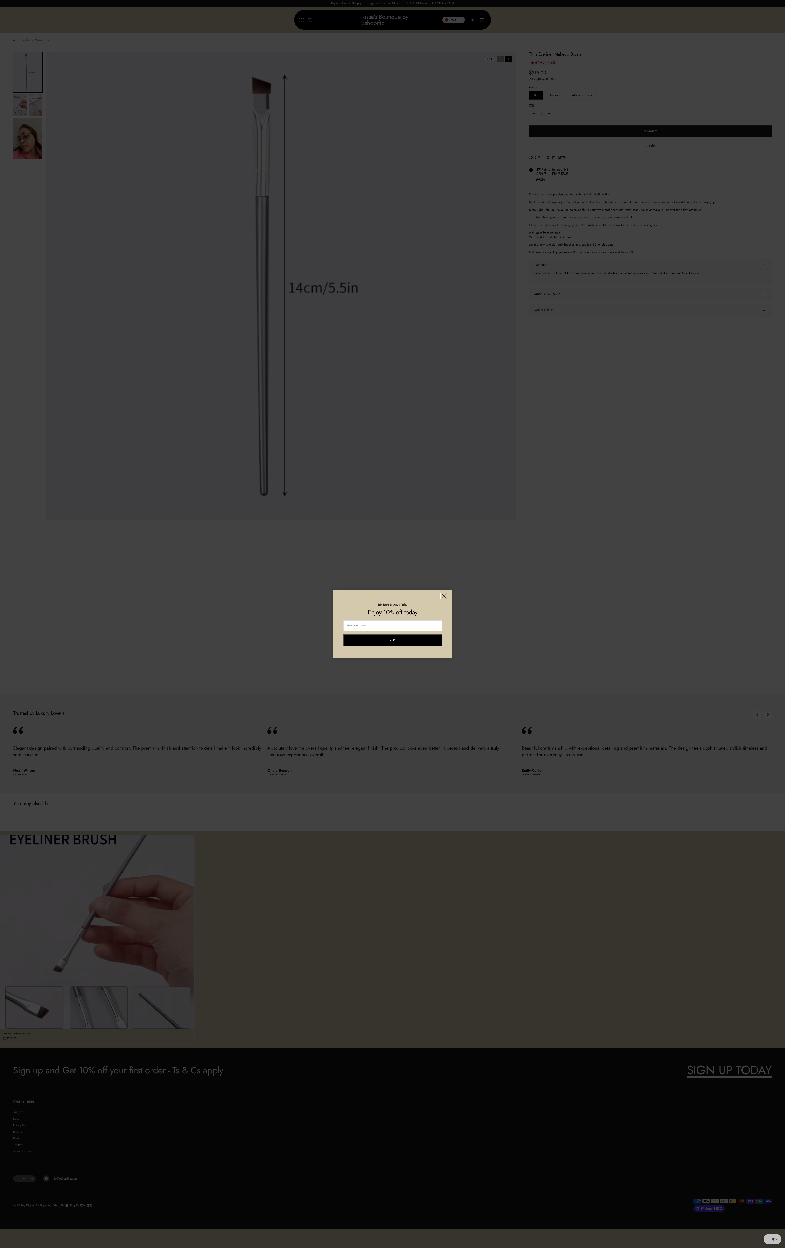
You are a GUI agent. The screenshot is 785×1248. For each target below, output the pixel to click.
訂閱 (392, 642)
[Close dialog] (444, 596)
